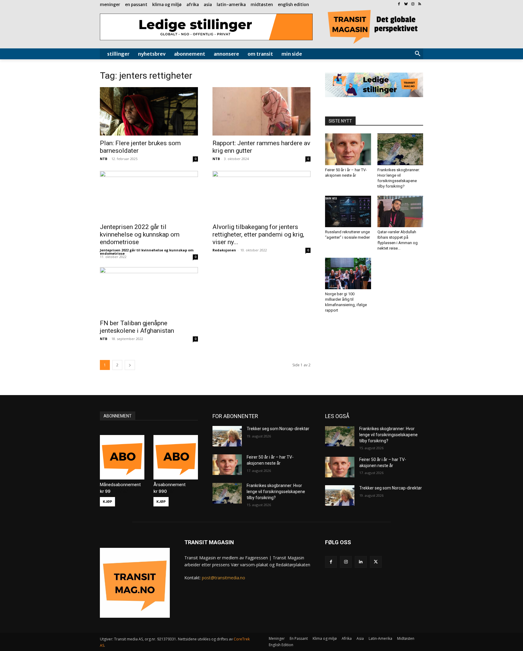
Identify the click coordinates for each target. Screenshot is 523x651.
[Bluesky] (406, 4)
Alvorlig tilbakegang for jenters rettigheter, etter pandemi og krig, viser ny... (258, 234)
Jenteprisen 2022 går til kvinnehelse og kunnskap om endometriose (139, 234)
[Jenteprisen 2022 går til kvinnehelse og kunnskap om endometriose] (149, 195)
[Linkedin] (361, 562)
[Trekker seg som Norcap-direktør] (227, 436)
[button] (417, 53)
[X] (376, 562)
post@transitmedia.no (223, 578)
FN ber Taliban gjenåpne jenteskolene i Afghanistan (137, 326)
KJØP (107, 501)
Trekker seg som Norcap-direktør (278, 428)
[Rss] (419, 4)
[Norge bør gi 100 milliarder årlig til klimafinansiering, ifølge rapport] (348, 273)
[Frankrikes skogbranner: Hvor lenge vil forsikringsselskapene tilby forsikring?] (400, 149)
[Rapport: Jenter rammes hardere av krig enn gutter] (261, 111)
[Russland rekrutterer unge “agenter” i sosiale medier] (348, 211)
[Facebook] (399, 4)
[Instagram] (412, 4)
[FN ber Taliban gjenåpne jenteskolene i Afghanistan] (149, 291)
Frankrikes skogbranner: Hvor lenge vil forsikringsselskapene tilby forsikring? (276, 491)
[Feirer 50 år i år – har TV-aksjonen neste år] (348, 149)
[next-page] (130, 365)
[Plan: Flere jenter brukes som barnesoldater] (149, 111)
